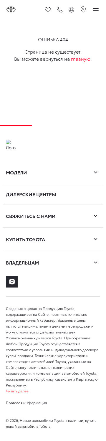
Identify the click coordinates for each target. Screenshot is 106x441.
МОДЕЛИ (16, 172)
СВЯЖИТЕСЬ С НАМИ (31, 215)
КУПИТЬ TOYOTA (25, 239)
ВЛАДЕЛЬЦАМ (22, 262)
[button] (53, 391)
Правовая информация (26, 402)
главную (80, 58)
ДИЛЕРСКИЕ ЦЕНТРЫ (31, 194)
